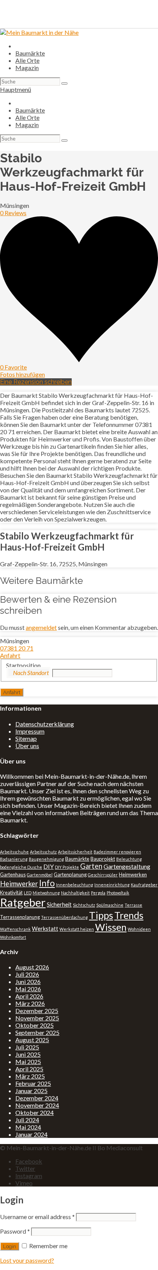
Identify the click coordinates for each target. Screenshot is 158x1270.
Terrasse (133, 904)
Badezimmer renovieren (117, 851)
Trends (128, 915)
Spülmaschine (109, 904)
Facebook (28, 1161)
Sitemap (26, 738)
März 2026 (30, 1003)
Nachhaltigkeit (75, 892)
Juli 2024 (27, 1119)
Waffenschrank (15, 929)
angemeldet (41, 627)
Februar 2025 (33, 1083)
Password (15, 1231)
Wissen (111, 927)
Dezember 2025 (36, 1010)
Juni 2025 (28, 1054)
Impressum (29, 731)
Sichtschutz (84, 904)
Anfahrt (10, 655)
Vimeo (24, 1183)
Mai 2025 (28, 1061)
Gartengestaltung (127, 866)
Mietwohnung (46, 892)
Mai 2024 (28, 1127)
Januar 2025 (31, 1090)
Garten (91, 866)
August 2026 (32, 967)
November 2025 (37, 1018)
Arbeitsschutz (43, 851)
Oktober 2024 (34, 1112)
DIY (48, 866)
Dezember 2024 (36, 1098)
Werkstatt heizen (76, 929)
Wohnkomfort (13, 937)
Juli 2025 (27, 1047)
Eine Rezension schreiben (36, 382)
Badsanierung (14, 858)
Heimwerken (133, 874)
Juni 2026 (28, 981)
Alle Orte (27, 60)
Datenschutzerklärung (44, 723)
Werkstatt (45, 928)
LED (27, 892)
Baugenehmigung (46, 858)
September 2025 (37, 1032)
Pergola (98, 892)
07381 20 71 (16, 648)
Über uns (27, 745)
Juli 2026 (27, 974)
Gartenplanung (70, 874)
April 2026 (29, 996)
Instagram (28, 1175)
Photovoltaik (118, 892)
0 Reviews (13, 212)
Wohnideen (139, 929)
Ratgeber (23, 902)
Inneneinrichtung (112, 884)
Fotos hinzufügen (22, 374)
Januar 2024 (31, 1134)
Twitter (25, 1168)
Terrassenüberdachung (64, 917)
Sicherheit (59, 904)
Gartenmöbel (40, 874)
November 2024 (37, 1105)
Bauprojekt (103, 859)
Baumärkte (30, 53)
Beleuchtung (129, 858)
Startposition (23, 665)
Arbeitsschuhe (14, 851)
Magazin (27, 67)
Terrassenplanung (20, 917)
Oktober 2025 (34, 1025)
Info (47, 883)
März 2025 (30, 1076)
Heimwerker (19, 883)
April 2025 (29, 1068)
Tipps (101, 915)
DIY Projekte (67, 867)
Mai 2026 (28, 988)
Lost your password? (27, 1260)
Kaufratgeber (144, 884)
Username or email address (37, 1216)
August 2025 (32, 1039)
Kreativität (11, 892)
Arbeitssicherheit (75, 851)
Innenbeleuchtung (74, 884)
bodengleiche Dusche (21, 867)
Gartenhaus (13, 874)
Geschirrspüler (103, 874)
